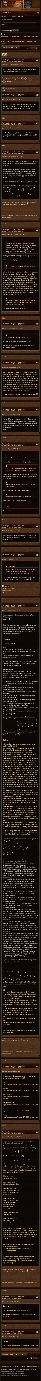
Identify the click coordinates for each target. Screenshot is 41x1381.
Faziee (3, 519)
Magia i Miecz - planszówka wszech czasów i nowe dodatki (18, 42)
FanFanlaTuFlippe (19, 1371)
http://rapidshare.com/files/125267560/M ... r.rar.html (20, 1105)
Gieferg (4, 223)
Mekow (4, 145)
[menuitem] (36, 10)
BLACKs (8, 116)
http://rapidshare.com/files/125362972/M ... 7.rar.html (20, 1084)
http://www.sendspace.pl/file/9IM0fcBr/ (16, 1310)
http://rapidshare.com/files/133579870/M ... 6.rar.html (20, 1117)
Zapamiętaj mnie (5, 30)
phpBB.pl (21, 1373)
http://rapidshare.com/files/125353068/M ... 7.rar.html (20, 1111)
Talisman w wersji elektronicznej (20, 341)
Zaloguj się (5, 16)
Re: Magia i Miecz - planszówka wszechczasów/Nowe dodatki (13, 60)
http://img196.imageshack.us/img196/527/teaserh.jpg (20, 1345)
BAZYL (10, 53)
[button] (32, 48)
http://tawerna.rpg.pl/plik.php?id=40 (15, 71)
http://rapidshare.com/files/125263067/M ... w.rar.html (17, 1097)
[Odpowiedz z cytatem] (37, 60)
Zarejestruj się (17, 16)
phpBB (15, 1369)
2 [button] (36, 48)
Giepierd (4, 403)
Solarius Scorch (10, 88)
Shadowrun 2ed (6, 591)
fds (2, 548)
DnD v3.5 (4, 592)
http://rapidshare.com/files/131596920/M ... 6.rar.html (20, 1090)
